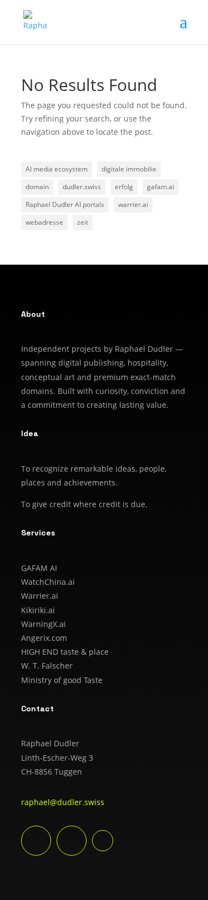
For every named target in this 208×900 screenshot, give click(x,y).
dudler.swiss (82, 186)
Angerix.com (44, 638)
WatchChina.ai (48, 582)
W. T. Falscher (47, 665)
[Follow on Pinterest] (102, 840)
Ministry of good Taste (62, 680)
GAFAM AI (39, 568)
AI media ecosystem (57, 169)
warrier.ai (133, 204)
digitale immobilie (129, 169)
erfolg (124, 186)
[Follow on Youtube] (72, 841)
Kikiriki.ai (38, 610)
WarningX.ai (43, 624)
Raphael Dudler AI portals (65, 204)
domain (37, 186)
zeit (82, 222)
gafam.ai (160, 186)
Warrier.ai (39, 595)
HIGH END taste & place (65, 651)
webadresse (44, 222)
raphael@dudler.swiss (62, 802)
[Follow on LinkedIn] (36, 841)
